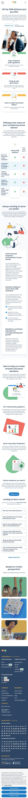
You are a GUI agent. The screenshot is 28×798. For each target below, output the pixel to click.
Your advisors (18, 693)
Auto (2, 662)
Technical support (6, 715)
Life (4, 678)
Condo (16, 667)
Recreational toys (6, 667)
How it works (18, 691)
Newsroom (4, 698)
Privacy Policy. (8, 785)
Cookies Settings (14, 788)
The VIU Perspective (7, 695)
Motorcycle (6, 664)
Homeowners (18, 662)
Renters (17, 664)
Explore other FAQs (14, 557)
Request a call (9, 25)
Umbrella (4, 682)
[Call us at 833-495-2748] (25, 3)
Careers (3, 700)
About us (3, 691)
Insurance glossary (20, 700)
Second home (18, 671)
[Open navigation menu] (2, 3)
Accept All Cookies (14, 795)
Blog (16, 695)
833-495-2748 (19, 26)
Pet (4, 680)
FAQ (16, 698)
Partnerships (5, 693)
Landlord (19, 669)
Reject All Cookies (14, 792)
